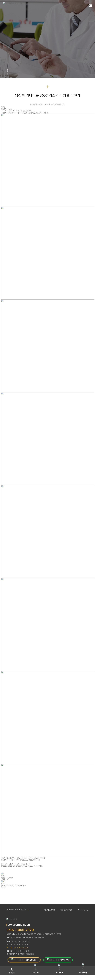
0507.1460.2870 (20, 929)
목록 (3, 106)
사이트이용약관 (83, 910)
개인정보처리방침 (66, 910)
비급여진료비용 (49, 910)
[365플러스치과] (13, 3)
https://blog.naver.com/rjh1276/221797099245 (22, 865)
